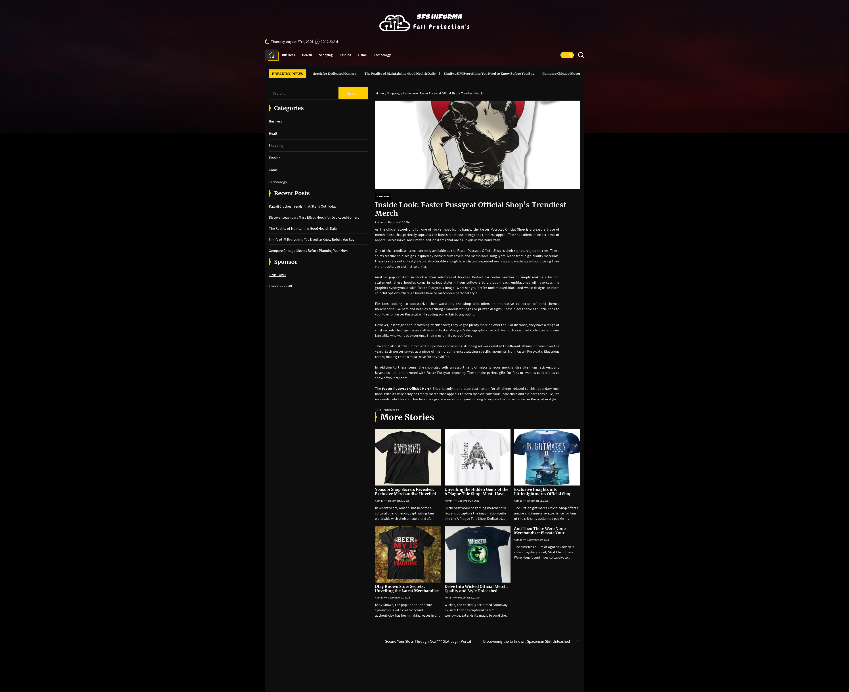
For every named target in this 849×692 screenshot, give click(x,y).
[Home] (271, 55)
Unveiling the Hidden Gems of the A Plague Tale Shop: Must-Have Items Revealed (476, 494)
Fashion (345, 55)
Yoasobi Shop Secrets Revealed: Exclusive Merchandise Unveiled (405, 491)
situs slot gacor (280, 285)
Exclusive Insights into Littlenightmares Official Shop (543, 491)
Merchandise (391, 409)
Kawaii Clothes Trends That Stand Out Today (302, 206)
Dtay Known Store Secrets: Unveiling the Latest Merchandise (407, 588)
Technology (382, 55)
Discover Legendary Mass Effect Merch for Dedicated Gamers (314, 217)
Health (307, 55)
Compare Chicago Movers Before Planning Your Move (534, 74)
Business (288, 55)
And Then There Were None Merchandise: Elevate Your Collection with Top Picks (540, 533)
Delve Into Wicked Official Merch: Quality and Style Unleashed (476, 588)
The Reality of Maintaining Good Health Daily (350, 74)
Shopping (326, 55)
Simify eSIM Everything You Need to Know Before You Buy (439, 74)
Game (362, 55)
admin (379, 222)
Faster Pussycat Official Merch (407, 388)
